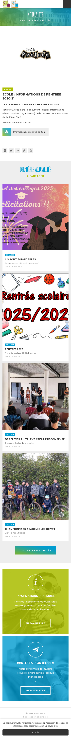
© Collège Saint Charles (35, 717)
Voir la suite (35, 227)
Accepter (35, 732)
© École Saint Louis (36, 713)
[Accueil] (36, 4)
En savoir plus (35, 601)
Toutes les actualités (35, 550)
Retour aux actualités (36, 21)
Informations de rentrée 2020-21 (29, 132)
